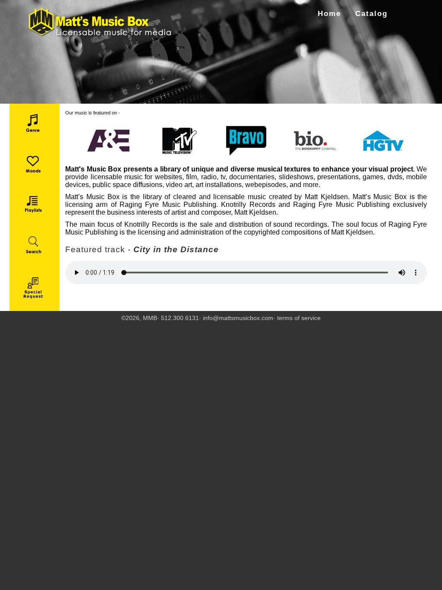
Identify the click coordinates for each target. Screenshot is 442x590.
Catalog (371, 14)
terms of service (299, 317)
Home (329, 14)
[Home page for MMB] (100, 22)
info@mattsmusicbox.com (238, 317)
